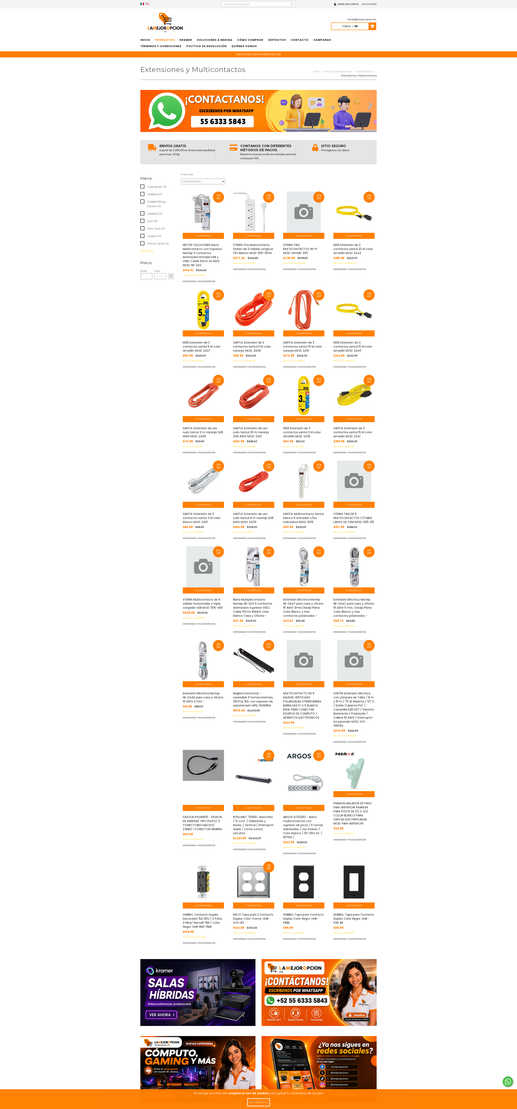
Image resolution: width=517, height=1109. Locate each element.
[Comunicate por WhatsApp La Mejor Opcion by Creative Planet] (508, 1081)
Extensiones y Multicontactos (199, 281)
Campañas (322, 40)
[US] (147, 4)
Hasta (157, 270)
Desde (143, 270)
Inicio (145, 40)
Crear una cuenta (347, 4)
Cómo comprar (250, 40)
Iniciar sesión (369, 4)
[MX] (142, 4)
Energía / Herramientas (338, 71)
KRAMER (186, 40)
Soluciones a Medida (214, 40)
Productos (165, 40)
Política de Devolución (206, 46)
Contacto (300, 40)
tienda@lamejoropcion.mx (362, 19)
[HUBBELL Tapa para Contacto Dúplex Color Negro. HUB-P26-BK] (354, 882)
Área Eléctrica (364, 71)
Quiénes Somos (244, 46)
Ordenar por (187, 174)
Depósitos (277, 40)
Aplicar (171, 276)
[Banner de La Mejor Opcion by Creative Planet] (197, 992)
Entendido (258, 1102)
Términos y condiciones (161, 46)
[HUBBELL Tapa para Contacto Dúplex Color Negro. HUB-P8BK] (303, 882)
